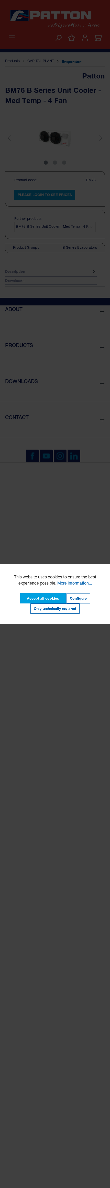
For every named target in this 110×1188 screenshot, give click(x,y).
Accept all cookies (43, 598)
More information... (74, 584)
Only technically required (55, 608)
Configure (78, 598)
